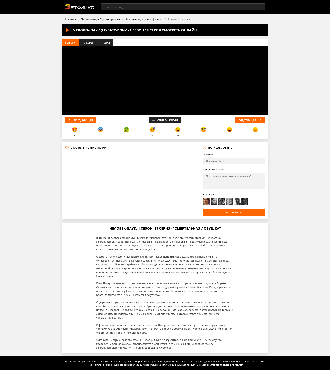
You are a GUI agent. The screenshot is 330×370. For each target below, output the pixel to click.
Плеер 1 (70, 42)
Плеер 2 (87, 42)
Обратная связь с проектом (227, 364)
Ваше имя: (208, 154)
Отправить (234, 212)
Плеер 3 (105, 42)
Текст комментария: (213, 169)
